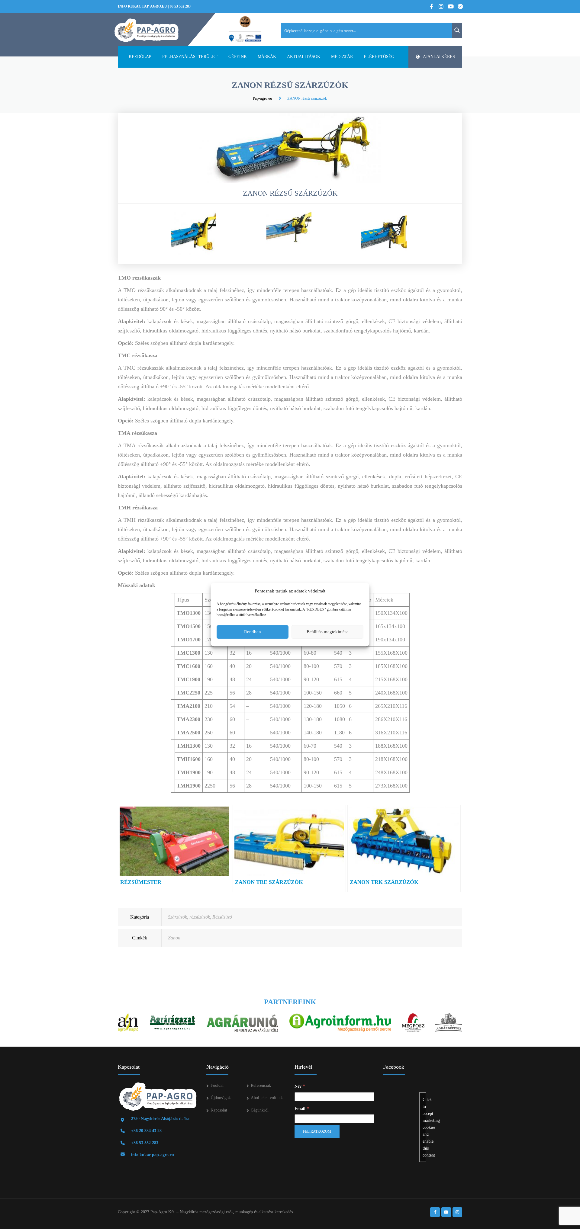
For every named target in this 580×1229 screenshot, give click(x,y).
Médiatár (342, 56)
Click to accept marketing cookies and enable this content (424, 1127)
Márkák (267, 56)
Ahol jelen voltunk (267, 1098)
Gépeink (237, 56)
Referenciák (261, 1085)
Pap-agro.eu (262, 98)
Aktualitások (303, 56)
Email (302, 1108)
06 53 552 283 (180, 6)
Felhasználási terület (190, 56)
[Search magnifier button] (457, 30)
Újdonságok (221, 1098)
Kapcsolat (219, 1110)
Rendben (252, 631)
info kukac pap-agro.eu (142, 6)
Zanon (174, 937)
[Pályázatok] (245, 29)
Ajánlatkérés (439, 56)
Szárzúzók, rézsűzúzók (189, 916)
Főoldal (217, 1085)
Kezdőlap (140, 56)
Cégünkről (260, 1110)
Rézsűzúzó (222, 916)
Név (300, 1086)
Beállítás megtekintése (328, 631)
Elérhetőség (379, 56)
